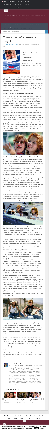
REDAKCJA (26, 4)
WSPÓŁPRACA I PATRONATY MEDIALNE (11, 4)
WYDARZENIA (23, 28)
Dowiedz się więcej (43, 428)
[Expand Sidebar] (46, 32)
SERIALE (16, 28)
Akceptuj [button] (36, 428)
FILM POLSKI (39, 24)
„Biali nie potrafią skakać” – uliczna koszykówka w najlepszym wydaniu (34, 401)
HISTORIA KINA (17, 24)
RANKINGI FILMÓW (7, 28)
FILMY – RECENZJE (28, 24)
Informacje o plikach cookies (23, 1)
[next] (42, 399)
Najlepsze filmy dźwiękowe (11, 31)
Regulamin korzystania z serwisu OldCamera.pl (12, 7)
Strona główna (11, 1)
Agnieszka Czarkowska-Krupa (11, 44)
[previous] (3, 399)
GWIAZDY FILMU (6, 24)
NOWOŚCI (30, 28)
